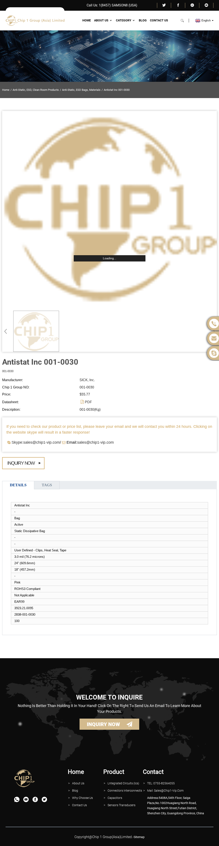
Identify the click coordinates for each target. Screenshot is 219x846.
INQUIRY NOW (103, 724)
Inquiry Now (21, 463)
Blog (143, 20)
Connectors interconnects (125, 790)
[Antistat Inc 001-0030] (36, 331)
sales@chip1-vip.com (95, 442)
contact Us (79, 805)
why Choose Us (82, 798)
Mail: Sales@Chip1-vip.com (165, 790)
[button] (7, 331)
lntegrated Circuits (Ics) (123, 783)
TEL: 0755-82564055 (161, 783)
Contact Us (159, 20)
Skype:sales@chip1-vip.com (36, 442)
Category (123, 20)
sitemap (139, 837)
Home (86, 20)
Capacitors (115, 798)
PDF (88, 402)
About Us (101, 20)
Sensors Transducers (121, 805)
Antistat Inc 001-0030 (117, 89)
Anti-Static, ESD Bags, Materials (81, 89)
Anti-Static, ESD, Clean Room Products (36, 89)
